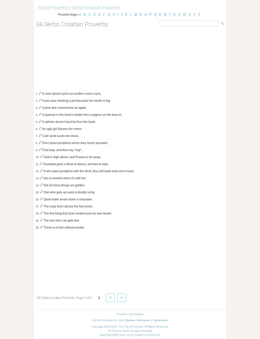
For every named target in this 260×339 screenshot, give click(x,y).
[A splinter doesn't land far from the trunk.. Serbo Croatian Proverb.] (40, 121)
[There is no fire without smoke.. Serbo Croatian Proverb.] (41, 227)
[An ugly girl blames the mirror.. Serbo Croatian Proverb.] (40, 128)
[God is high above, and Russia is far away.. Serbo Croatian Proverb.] (41, 157)
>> (122, 297)
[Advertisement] (130, 58)
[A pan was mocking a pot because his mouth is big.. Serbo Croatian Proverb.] (40, 100)
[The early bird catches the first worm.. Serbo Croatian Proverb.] (41, 206)
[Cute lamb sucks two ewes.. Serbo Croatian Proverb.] (40, 136)
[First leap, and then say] (40, 150)
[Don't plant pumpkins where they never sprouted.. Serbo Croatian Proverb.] (40, 143)
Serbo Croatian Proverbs (96, 7)
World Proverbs (53, 7)
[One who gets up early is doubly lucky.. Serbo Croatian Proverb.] (41, 192)
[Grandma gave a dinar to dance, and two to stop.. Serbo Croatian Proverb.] (41, 164)
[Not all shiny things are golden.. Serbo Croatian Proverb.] (41, 185)
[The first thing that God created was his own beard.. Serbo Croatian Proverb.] (41, 213)
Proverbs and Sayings (130, 314)
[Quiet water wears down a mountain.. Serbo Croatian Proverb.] (41, 199)
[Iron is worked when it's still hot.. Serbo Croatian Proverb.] (41, 178)
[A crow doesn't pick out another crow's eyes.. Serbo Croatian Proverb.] (40, 93)
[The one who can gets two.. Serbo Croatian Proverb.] (41, 220)
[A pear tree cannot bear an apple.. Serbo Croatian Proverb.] (40, 107)
